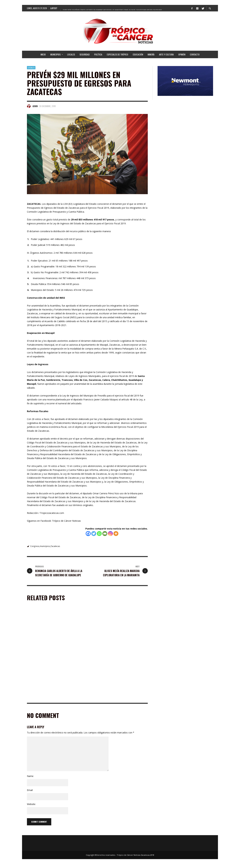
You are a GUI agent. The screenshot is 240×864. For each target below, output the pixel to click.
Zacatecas (55, 546)
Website (31, 804)
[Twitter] (202, 8)
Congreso (34, 546)
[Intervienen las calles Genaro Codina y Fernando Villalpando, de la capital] (51, 677)
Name (30, 776)
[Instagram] (197, 8)
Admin (35, 106)
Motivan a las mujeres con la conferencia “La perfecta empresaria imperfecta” (115, 652)
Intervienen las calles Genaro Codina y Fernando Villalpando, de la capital (54, 698)
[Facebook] (191, 8)
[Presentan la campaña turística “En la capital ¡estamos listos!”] (113, 677)
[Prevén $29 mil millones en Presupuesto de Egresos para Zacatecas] (87, 154)
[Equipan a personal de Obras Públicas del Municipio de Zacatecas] (51, 631)
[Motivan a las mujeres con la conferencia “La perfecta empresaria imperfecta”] (113, 631)
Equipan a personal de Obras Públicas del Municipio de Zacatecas (50, 652)
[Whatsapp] (99, 533)
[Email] (104, 533)
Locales (31, 67)
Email (30, 790)
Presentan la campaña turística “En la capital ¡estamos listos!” (116, 698)
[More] (115, 533)
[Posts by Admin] (29, 106)
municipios (45, 546)
